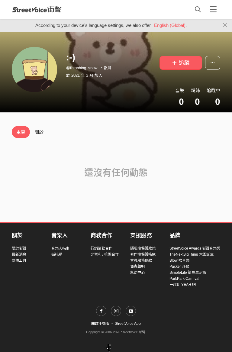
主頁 (20, 132)
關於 (39, 132)
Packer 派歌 (179, 266)
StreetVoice (37, 9)
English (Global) (169, 25)
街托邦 (56, 254)
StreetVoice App (128, 323)
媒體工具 (19, 260)
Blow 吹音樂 (179, 260)
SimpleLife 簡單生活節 (187, 272)
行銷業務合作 (101, 248)
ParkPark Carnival (184, 278)
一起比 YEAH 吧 (182, 285)
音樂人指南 (60, 248)
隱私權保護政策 (143, 248)
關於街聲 (19, 248)
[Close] (225, 25)
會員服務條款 (141, 260)
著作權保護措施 (143, 254)
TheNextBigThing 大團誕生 (191, 254)
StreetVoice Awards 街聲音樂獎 (194, 248)
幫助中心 (137, 272)
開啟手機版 (100, 323)
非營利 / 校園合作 (105, 254)
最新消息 (19, 254)
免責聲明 (137, 266)
